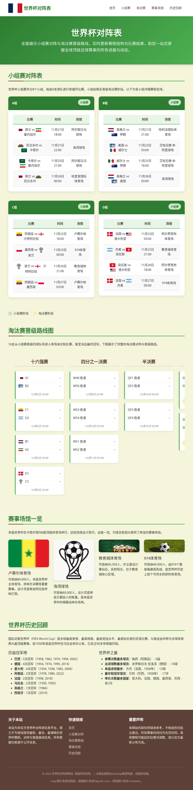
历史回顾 (176, 8)
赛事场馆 (158, 8)
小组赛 (125, 8)
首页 (112, 8)
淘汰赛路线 (76, 740)
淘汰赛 (141, 8)
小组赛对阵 (76, 734)
